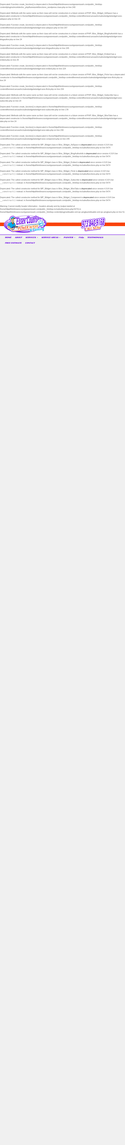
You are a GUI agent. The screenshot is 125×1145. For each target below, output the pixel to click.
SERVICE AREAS (49, 237)
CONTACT (30, 243)
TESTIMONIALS (95, 237)
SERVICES (30, 237)
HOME (8, 237)
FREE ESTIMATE (13, 243)
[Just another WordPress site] (25, 232)
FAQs (81, 237)
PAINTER (68, 237)
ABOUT (18, 237)
